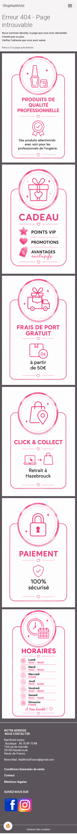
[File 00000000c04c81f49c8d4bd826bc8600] (38, 330)
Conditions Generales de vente (24, 769)
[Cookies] (8, 826)
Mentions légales (15, 781)
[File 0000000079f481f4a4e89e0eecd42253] (38, 107)
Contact (9, 775)
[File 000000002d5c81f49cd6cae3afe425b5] (38, 219)
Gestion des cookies (38, 829)
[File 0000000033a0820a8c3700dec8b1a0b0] (38, 552)
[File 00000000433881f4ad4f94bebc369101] (38, 441)
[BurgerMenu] (70, 6)
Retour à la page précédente (17, 47)
